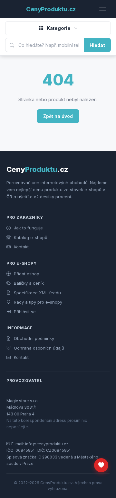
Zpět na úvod (58, 116)
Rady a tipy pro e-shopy (37, 302)
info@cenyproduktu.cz (46, 443)
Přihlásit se (24, 311)
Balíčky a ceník (28, 283)
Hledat (97, 45)
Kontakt (21, 246)
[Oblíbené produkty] (101, 465)
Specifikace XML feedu (37, 292)
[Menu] (105, 9)
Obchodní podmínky (33, 338)
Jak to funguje (28, 227)
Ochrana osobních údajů (38, 348)
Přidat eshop (26, 273)
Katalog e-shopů (30, 237)
